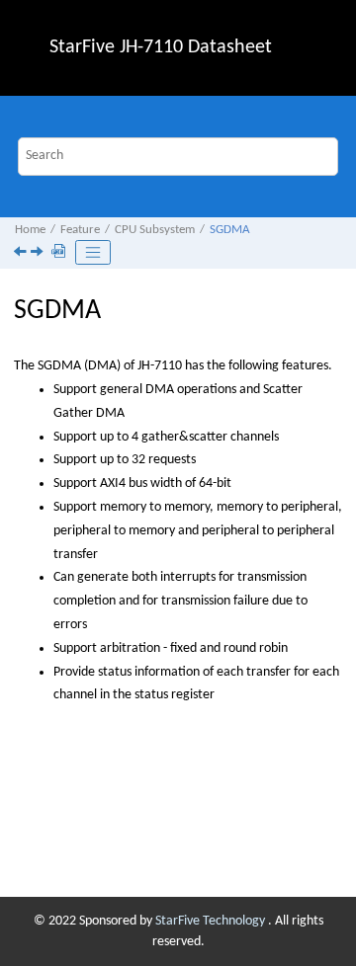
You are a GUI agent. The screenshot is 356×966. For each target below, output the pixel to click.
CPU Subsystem (155, 230)
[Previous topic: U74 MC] (22, 254)
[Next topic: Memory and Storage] (38, 254)
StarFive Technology (211, 921)
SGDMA (230, 230)
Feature (80, 230)
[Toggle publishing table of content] (93, 253)
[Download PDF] (60, 253)
